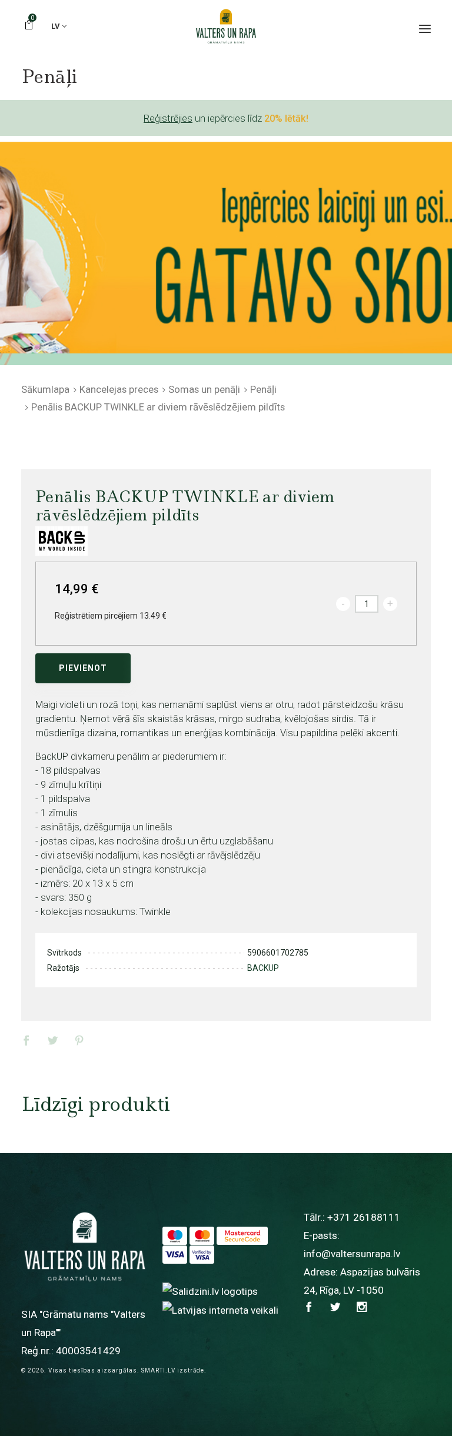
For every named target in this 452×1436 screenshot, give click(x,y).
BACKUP (263, 968)
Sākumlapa (45, 389)
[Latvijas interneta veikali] (220, 1309)
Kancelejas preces (118, 389)
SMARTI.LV (158, 1370)
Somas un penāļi (204, 389)
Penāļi (263, 389)
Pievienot (83, 668)
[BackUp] (61, 541)
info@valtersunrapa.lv (352, 1254)
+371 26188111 (363, 1217)
